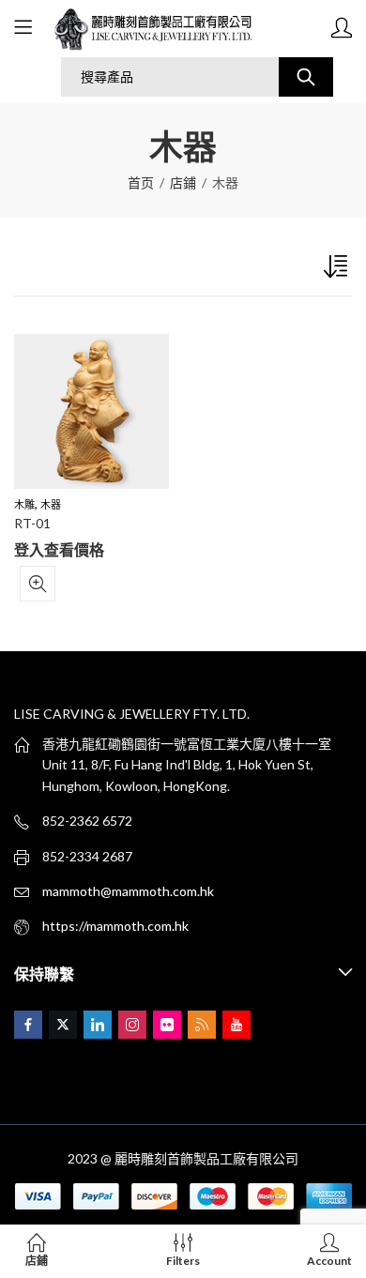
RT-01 (32, 523)
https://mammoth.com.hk (115, 926)
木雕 (24, 504)
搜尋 (306, 77)
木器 (50, 504)
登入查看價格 (59, 549)
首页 (141, 182)
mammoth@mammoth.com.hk (128, 891)
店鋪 (183, 182)
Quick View (37, 583)
